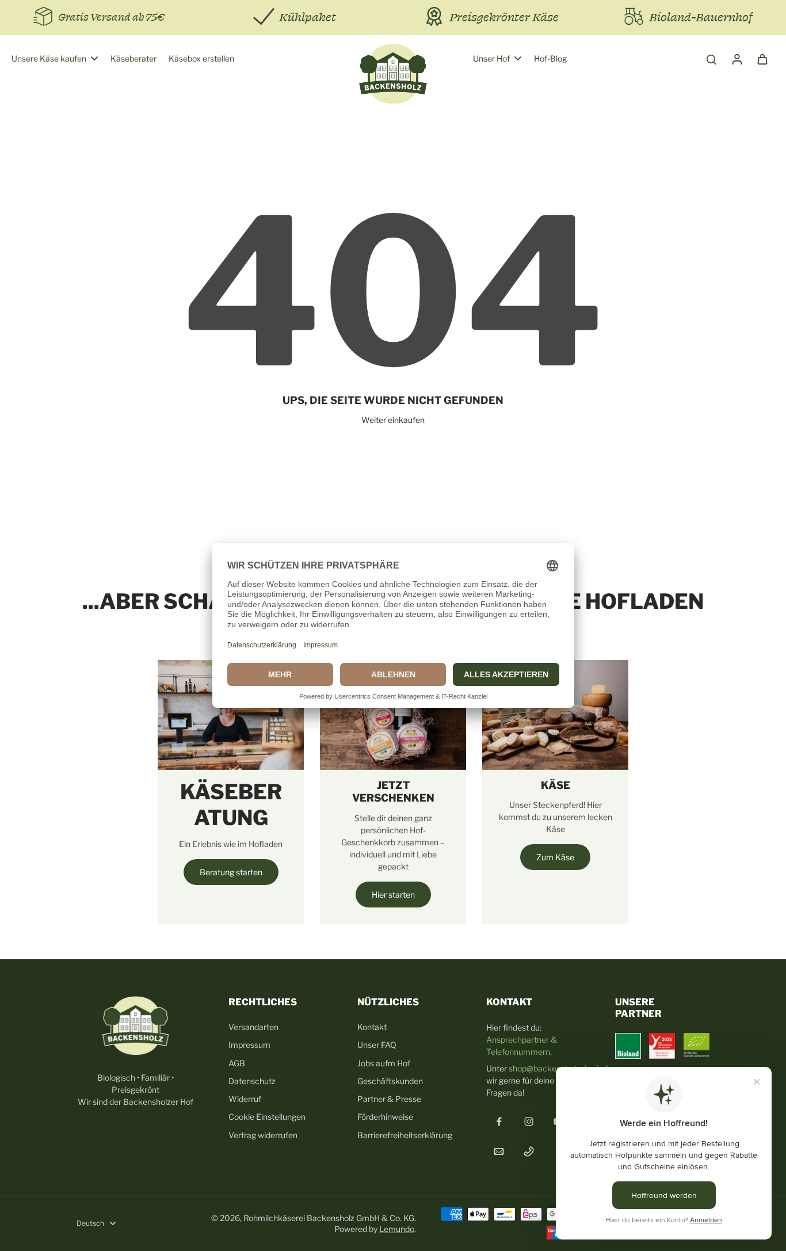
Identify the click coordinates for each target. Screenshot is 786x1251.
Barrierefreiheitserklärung (404, 1135)
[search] (711, 58)
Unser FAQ (376, 1045)
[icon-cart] (761, 58)
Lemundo (396, 1229)
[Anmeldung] (736, 58)
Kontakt (372, 1027)
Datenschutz (252, 1081)
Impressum (249, 1045)
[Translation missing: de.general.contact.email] (499, 1151)
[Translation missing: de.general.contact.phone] (528, 1151)
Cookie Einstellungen (267, 1117)
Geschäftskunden (390, 1081)
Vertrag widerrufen (262, 1135)
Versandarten (253, 1027)
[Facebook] (499, 1121)
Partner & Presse (389, 1099)
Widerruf (244, 1099)
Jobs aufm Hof (383, 1063)
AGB (236, 1063)
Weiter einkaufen (393, 420)
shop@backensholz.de (550, 1068)
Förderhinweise (385, 1117)
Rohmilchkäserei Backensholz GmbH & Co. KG (328, 1218)
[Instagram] (528, 1121)
